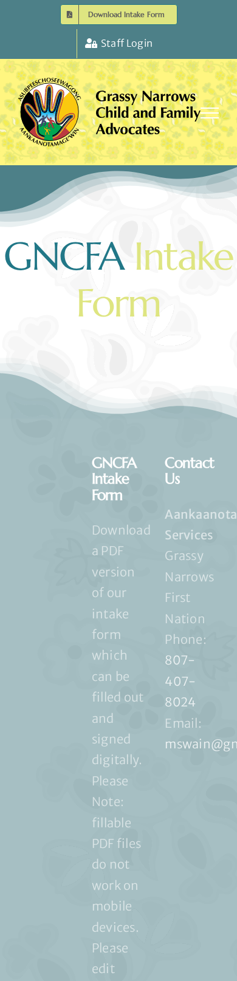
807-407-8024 (180, 680)
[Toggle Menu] (209, 113)
